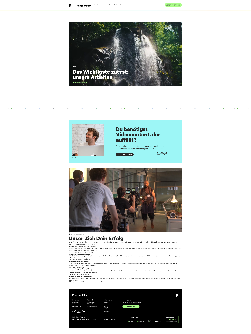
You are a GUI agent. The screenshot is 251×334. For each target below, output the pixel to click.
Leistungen (104, 5)
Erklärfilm (105, 305)
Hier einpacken (131, 306)
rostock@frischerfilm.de (92, 306)
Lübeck (83, 319)
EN (160, 4)
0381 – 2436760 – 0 (91, 305)
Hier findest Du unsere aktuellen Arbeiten (81, 252)
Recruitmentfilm (107, 303)
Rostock (87, 319)
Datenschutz (112, 319)
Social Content (107, 311)
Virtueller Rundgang (108, 308)
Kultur (116, 5)
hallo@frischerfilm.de (76, 306)
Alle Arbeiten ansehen (80, 82)
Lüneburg (94, 319)
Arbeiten (96, 5)
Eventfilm (105, 310)
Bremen (74, 319)
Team (111, 5)
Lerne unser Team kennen (76, 267)
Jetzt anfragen (173, 5)
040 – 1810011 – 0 (76, 305)
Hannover (79, 319)
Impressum (106, 319)
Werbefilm (106, 306)
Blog (121, 5)
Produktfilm (106, 307)
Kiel (90, 319)
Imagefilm (106, 302)
